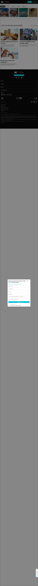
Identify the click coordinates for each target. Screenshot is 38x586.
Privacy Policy (12, 305)
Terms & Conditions (18, 305)
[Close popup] (28, 280)
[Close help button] (37, 570)
